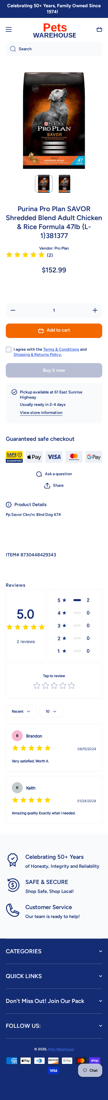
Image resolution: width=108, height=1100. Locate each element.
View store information (41, 412)
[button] (99, 29)
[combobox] (54, 49)
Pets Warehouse (61, 1049)
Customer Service (48, 907)
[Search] (11, 49)
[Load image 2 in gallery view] (64, 184)
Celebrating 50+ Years (54, 856)
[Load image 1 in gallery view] (44, 184)
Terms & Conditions (61, 349)
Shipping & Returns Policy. (38, 354)
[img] (25, 255)
